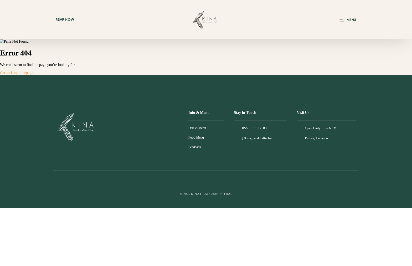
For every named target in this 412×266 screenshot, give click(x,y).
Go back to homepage (16, 73)
